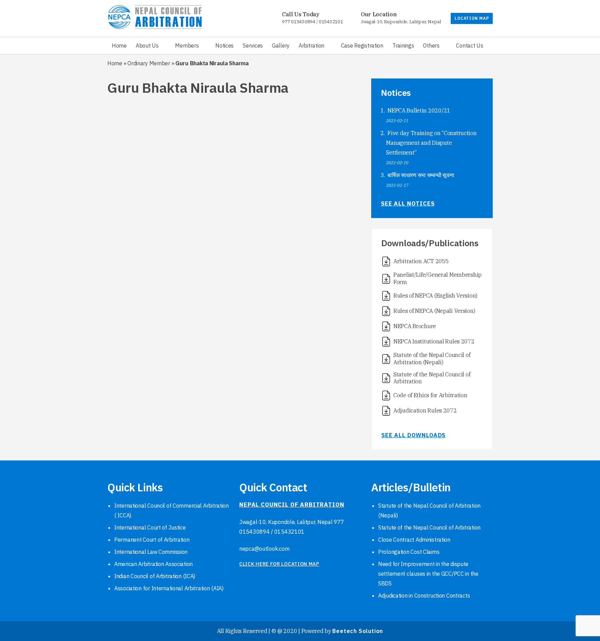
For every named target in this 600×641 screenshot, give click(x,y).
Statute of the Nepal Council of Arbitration (429, 527)
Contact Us (469, 45)
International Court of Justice (150, 527)
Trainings (403, 45)
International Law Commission (151, 551)
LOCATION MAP (472, 18)
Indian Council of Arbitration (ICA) (154, 576)
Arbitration (311, 45)
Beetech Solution (357, 630)
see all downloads (413, 435)
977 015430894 (298, 22)
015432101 (331, 22)
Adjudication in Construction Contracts (424, 595)
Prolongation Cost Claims (408, 551)
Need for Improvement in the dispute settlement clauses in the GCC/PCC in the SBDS (428, 573)
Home (119, 45)
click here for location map (279, 564)
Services (253, 45)
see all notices (408, 203)
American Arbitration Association (153, 563)
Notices (224, 45)
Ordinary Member (148, 63)
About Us (147, 45)
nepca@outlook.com (264, 548)
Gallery (281, 45)
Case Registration (362, 45)
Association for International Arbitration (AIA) (169, 588)
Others (431, 45)
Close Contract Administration (414, 539)
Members (187, 45)
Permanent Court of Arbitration (152, 539)
